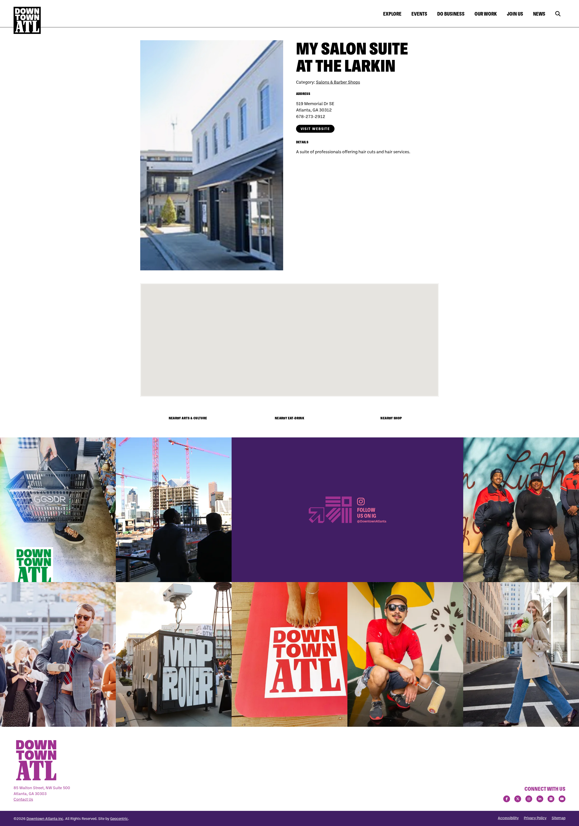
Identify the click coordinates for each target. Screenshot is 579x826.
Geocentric (119, 818)
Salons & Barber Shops (338, 82)
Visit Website (315, 128)
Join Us (515, 14)
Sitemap (558, 818)
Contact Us (23, 799)
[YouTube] (562, 798)
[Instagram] (528, 798)
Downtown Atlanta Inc (44, 818)
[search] (557, 14)
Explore (392, 14)
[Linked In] (539, 798)
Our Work (486, 14)
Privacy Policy (535, 818)
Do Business (451, 14)
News (539, 14)
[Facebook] (506, 798)
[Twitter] (517, 798)
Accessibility (508, 818)
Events (419, 14)
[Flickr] (551, 798)
